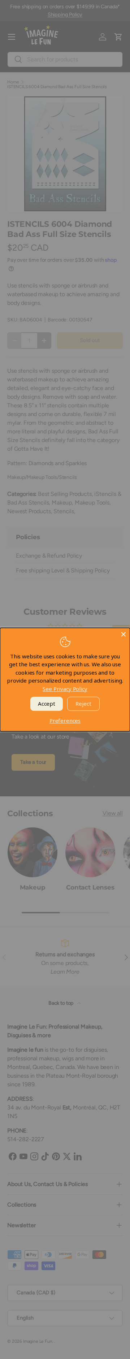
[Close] (123, 634)
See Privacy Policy (65, 688)
